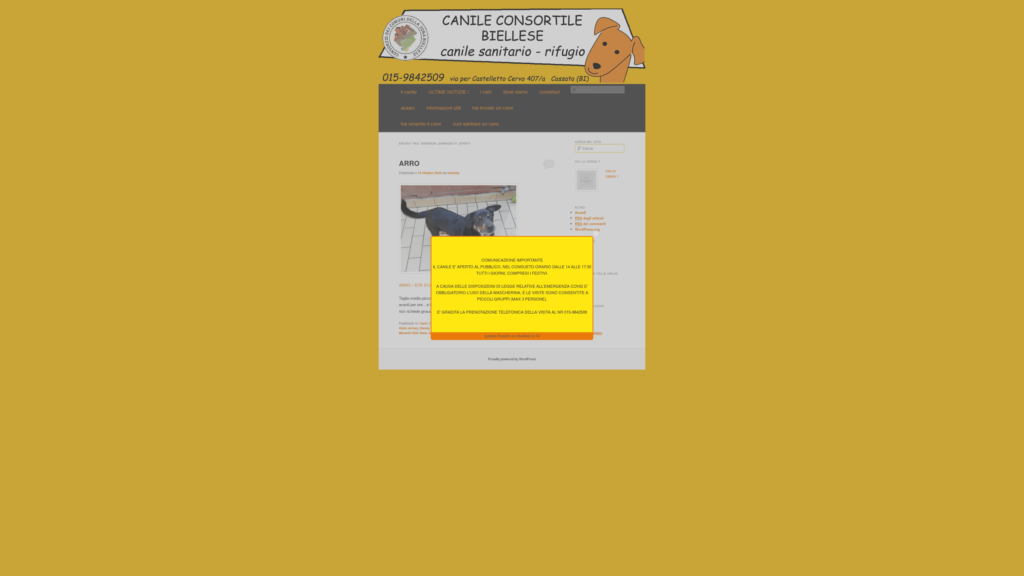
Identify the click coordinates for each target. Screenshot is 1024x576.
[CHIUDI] (595, 233)
